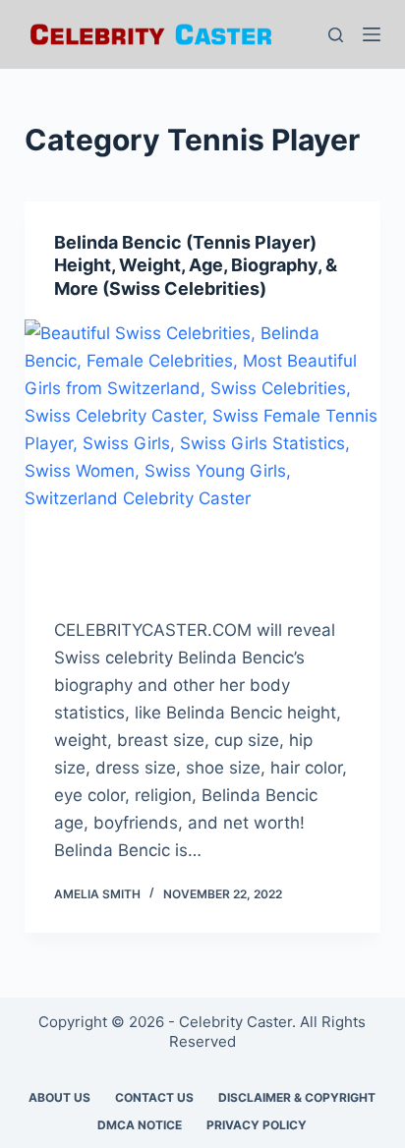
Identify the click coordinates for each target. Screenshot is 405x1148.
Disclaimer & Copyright (297, 1097)
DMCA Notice (139, 1125)
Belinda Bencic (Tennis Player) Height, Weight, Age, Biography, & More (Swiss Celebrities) (195, 265)
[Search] (335, 35)
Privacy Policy (256, 1125)
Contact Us (154, 1097)
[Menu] (371, 34)
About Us (59, 1097)
